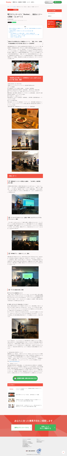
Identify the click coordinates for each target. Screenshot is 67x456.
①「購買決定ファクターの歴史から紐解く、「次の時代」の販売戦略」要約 (22, 33)
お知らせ (14, 6)
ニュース (11, 6)
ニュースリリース (51, 13)
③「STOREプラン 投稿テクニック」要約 (17, 35)
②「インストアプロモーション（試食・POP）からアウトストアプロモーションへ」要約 (24, 34)
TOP (8, 6)
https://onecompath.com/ (14, 361)
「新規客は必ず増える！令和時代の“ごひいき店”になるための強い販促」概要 (21, 30)
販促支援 (20, 2)
